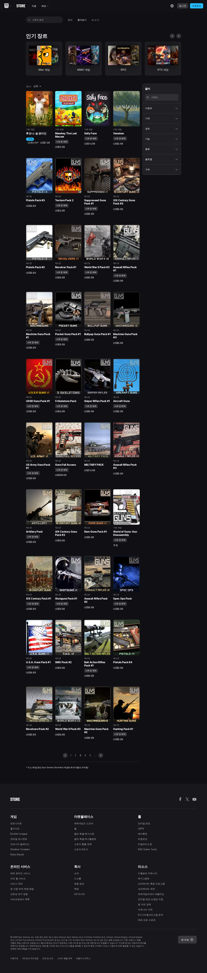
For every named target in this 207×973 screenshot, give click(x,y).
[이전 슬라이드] (172, 36)
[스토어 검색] (29, 20)
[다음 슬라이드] (178, 36)
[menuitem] (70, 20)
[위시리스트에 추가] (49, 94)
